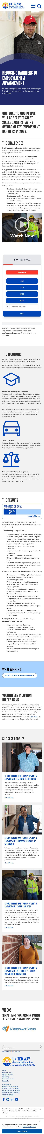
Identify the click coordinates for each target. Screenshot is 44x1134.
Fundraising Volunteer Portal (11, 1090)
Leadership (5, 1076)
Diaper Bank (33, 716)
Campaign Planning (8, 1094)
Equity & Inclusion (7, 1074)
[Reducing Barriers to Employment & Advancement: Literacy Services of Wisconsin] (22, 819)
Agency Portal (6, 1084)
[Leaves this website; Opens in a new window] (22, 241)
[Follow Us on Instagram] (8, 1099)
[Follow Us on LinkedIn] (12, 1099)
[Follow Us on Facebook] (4, 1099)
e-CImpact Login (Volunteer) (10, 1088)
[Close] (39, 1121)
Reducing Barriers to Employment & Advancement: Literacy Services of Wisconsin (21, 841)
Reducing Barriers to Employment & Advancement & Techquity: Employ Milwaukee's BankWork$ (21, 970)
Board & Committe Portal (10, 1086)
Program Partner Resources (10, 1092)
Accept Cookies (22, 1131)
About (4, 1070)
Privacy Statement (8, 1078)
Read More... (9, 797)
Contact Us (5, 1080)
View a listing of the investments (19, 675)
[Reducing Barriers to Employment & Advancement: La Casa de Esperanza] (22, 757)
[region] (22, 1126)
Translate (17, 1051)
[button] (33, 5)
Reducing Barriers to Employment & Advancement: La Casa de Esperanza (21, 777)
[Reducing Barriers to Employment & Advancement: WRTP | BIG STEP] (22, 885)
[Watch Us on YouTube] (17, 1099)
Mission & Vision (7, 1072)
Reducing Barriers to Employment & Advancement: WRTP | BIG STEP (21, 905)
